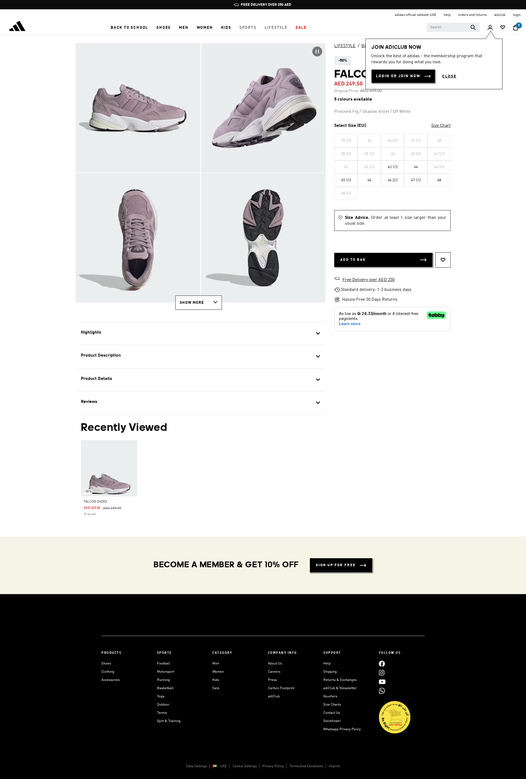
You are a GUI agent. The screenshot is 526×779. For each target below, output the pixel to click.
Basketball (165, 688)
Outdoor (163, 704)
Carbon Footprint (281, 688)
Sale (215, 688)
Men (215, 663)
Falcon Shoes (95, 501)
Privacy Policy (273, 766)
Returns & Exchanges (340, 680)
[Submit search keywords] (473, 27)
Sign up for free (336, 565)
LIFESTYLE (345, 46)
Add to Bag (352, 260)
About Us (275, 663)
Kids (215, 680)
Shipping (330, 672)
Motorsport (165, 672)
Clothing (107, 672)
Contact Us (331, 713)
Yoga (160, 696)
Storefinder (332, 721)
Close (449, 76)
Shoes (106, 663)
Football (163, 663)
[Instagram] (381, 672)
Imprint (334, 766)
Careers (274, 672)
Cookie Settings (245, 766)
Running (163, 680)
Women (218, 672)
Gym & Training (169, 721)
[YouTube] (382, 681)
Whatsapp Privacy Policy (342, 729)
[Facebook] (382, 663)
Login (517, 15)
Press (272, 680)
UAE (223, 766)
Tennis (162, 713)
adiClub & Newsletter (340, 688)
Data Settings (196, 766)
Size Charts (332, 704)
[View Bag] (515, 27)
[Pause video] (317, 51)
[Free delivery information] (337, 279)
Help (327, 663)
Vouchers (330, 696)
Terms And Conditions (306, 766)
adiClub (274, 696)
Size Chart (441, 126)
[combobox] (453, 27)
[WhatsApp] (382, 690)
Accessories (110, 680)
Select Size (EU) (350, 126)
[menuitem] (129, 28)
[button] (129, 28)
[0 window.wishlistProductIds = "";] (502, 28)
